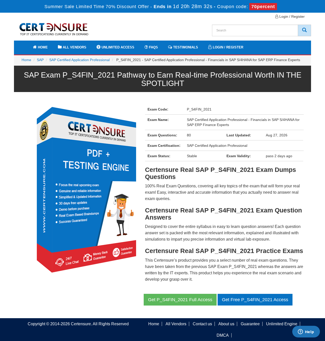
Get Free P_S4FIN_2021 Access (255, 299)
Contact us (202, 324)
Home (42, 47)
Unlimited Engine (281, 324)
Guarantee (250, 324)
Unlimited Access (117, 47)
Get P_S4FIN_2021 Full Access (180, 299)
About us (226, 324)
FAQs (153, 47)
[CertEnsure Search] (304, 30)
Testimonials (185, 47)
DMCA (223, 335)
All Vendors (74, 47)
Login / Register (291, 16)
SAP (40, 60)
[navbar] (24, 45)
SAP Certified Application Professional (79, 60)
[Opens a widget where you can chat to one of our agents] (306, 332)
